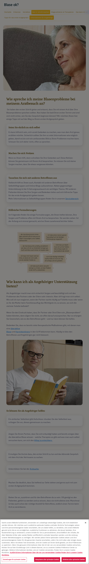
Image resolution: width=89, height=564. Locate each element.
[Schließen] (85, 522)
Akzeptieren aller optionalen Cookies (47, 559)
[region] (44, 541)
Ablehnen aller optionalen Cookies (74, 559)
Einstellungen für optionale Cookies (14, 559)
